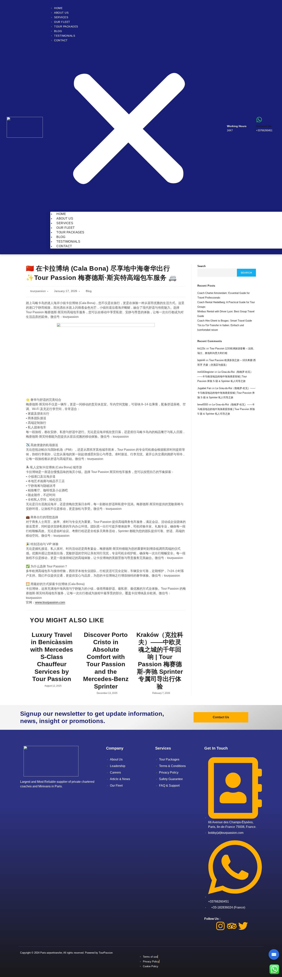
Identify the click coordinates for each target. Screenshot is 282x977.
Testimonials (64, 35)
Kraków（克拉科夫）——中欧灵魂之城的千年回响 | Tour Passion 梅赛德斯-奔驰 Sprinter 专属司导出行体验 (159, 660)
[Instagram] (220, 926)
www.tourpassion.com (50, 602)
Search (201, 266)
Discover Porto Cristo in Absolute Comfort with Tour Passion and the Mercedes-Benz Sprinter (106, 660)
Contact (61, 40)
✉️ (273, 954)
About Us (61, 12)
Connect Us (263, 126)
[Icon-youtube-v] (254, 926)
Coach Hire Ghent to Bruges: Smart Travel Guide (224, 320)
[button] (129, 127)
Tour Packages (66, 26)
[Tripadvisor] (232, 926)
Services (61, 17)
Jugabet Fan (204, 388)
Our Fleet (62, 21)
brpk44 (201, 360)
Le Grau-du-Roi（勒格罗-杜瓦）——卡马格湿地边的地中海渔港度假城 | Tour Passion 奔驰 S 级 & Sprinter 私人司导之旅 (225, 376)
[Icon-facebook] (209, 926)
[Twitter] (243, 926)
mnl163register (205, 371)
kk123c (201, 348)
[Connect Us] (259, 120)
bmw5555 (202, 404)
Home (58, 8)
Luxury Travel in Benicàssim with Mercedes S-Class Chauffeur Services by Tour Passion (51, 656)
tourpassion (38, 291)
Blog (58, 31)
